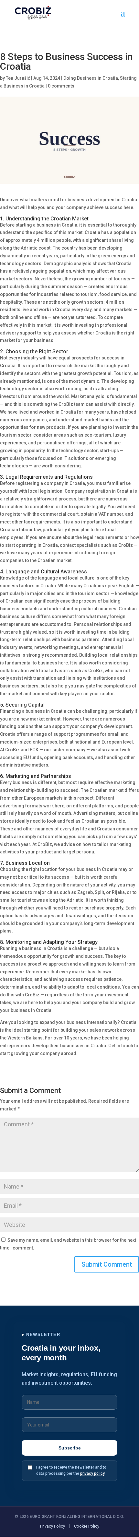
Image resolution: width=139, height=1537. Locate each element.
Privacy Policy (52, 1526)
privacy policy (92, 1473)
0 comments (61, 85)
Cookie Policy (86, 1526)
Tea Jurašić (18, 78)
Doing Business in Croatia (90, 78)
